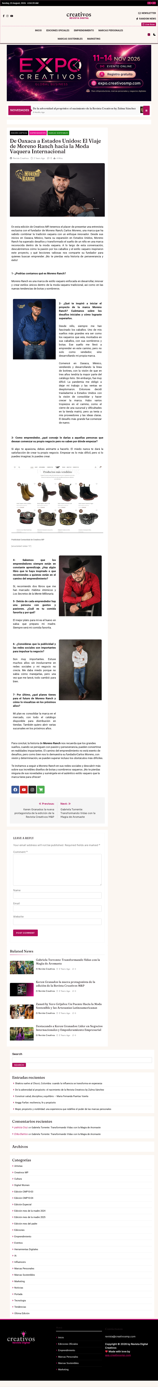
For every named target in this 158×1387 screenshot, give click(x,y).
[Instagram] (32, 789)
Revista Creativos (21, 158)
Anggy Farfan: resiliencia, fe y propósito (124, 3)
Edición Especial (22, 1204)
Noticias (18, 1287)
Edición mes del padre (25, 1223)
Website (18, 916)
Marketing (93, 38)
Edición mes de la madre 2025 (29, 1217)
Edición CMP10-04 (19, 133)
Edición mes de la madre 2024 (29, 1210)
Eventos (18, 1242)
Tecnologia (20, 1300)
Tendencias (20, 1307)
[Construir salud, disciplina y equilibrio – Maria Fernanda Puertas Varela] (110, 110)
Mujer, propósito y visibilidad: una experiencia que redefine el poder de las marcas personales (63, 1109)
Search (17, 1054)
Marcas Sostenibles (70, 38)
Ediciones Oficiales (57, 30)
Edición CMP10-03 (23, 1191)
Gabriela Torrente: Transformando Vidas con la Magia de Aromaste (66, 1127)
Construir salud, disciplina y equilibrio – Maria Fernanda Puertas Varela (51, 1096)
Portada (18, 1294)
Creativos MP (21, 1172)
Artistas (18, 1166)
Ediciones (19, 1230)
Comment (20, 852)
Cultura (18, 1178)
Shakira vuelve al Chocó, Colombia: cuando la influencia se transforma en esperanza (58, 1083)
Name (17, 890)
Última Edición (21, 1313)
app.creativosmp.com (118, 1355)
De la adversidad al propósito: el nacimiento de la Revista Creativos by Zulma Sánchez (59, 1089)
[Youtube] (24, 789)
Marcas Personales (110, 30)
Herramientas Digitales (26, 1249)
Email (16, 903)
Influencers (20, 1262)
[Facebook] (15, 789)
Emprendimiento (84, 30)
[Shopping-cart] (41, 789)
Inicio (38, 30)
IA (15, 1255)
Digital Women (21, 1185)
